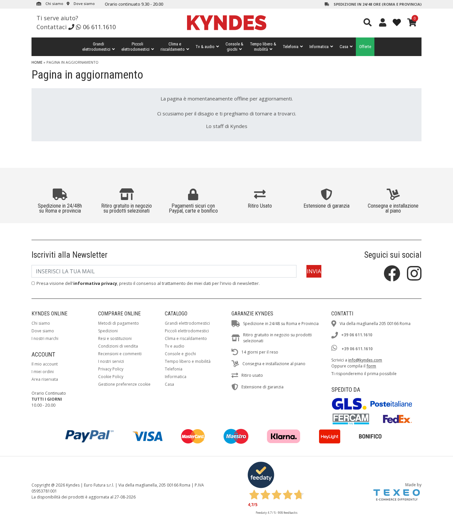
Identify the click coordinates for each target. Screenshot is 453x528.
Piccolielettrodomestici (135, 46)
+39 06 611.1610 (356, 335)
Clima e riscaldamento (186, 338)
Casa (344, 46)
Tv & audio (205, 46)
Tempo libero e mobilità (188, 361)
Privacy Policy (110, 369)
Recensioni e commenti (120, 354)
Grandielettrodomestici (96, 46)
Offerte (365, 46)
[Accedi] (382, 22)
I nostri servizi (111, 361)
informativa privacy (95, 283)
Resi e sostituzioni (115, 338)
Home (37, 62)
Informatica (319, 46)
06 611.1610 (99, 27)
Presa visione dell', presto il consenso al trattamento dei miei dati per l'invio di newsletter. (148, 283)
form (371, 366)
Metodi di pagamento (118, 323)
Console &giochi (234, 46)
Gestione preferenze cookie (124, 384)
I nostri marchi (45, 338)
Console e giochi (180, 354)
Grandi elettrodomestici (187, 323)
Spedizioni (108, 331)
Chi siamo (53, 3)
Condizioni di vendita (118, 346)
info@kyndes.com (365, 360)
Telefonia (290, 46)
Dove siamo (84, 3)
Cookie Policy (110, 376)
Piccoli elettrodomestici (187, 331)
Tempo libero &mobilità (263, 46)
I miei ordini (43, 371)
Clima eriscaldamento (173, 46)
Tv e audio (174, 346)
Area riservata (45, 379)
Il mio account (45, 364)
